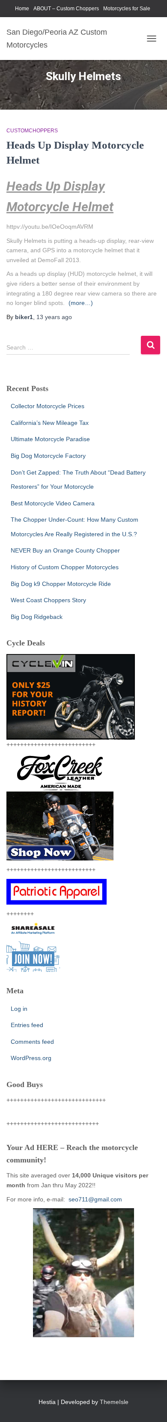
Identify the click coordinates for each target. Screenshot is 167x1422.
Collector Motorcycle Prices (47, 406)
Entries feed (27, 1025)
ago (54, 317)
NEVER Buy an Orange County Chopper (65, 550)
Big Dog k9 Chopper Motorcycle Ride (61, 583)
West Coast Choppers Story (48, 600)
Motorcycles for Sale (126, 9)
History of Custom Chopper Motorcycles (65, 567)
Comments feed (32, 1041)
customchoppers (32, 131)
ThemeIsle (114, 1401)
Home (22, 9)
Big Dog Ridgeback (37, 616)
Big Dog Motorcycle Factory (48, 455)
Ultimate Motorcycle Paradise (50, 439)
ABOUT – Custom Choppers (66, 9)
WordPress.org (31, 1058)
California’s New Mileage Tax (50, 422)
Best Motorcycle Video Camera (53, 503)
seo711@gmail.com (94, 1199)
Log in (19, 1008)
